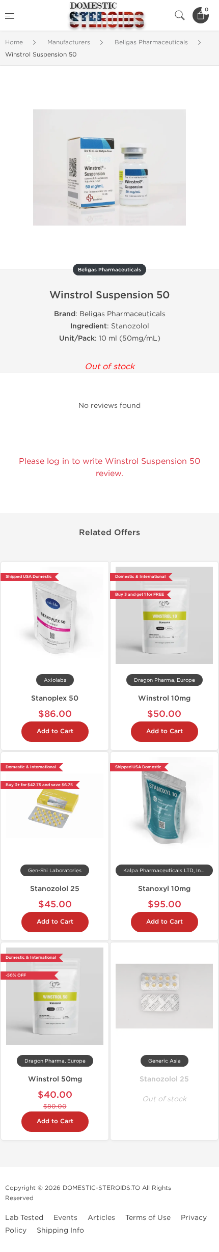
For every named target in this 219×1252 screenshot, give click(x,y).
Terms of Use (148, 1217)
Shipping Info (60, 1230)
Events (65, 1217)
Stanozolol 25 (54, 888)
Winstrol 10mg (164, 698)
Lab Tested (24, 1217)
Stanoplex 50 (54, 698)
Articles (101, 1217)
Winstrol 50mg (55, 1079)
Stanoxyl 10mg (164, 888)
